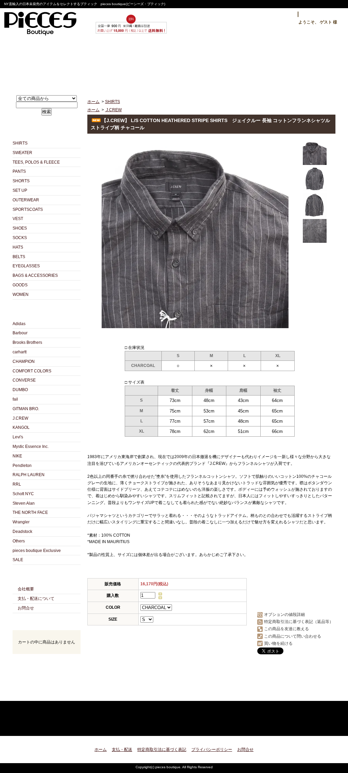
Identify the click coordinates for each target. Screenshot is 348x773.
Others (19, 541)
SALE (18, 559)
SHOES (20, 228)
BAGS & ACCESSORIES (35, 275)
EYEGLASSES (26, 266)
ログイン (281, 14)
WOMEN (21, 294)
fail (15, 399)
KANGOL (21, 427)
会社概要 (26, 589)
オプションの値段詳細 (284, 614)
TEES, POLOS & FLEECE (36, 162)
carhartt (20, 352)
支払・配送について (108, 63)
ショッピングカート (305, 63)
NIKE (17, 456)
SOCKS (20, 237)
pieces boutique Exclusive (37, 550)
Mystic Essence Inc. (31, 446)
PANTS (19, 171)
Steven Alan (24, 503)
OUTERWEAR (26, 200)
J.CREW (20, 418)
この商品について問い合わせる (292, 636)
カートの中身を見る (46, 663)
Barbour (20, 333)
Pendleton (22, 465)
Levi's (18, 437)
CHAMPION (24, 361)
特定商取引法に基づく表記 (161, 749)
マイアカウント (319, 14)
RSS (34, 693)
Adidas (19, 323)
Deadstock (22, 531)
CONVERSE (24, 380)
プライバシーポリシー (211, 749)
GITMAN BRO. (26, 408)
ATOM (58, 693)
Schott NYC (23, 493)
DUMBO (20, 389)
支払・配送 (122, 749)
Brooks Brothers (27, 342)
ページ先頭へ (324, 726)
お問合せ (240, 63)
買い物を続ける (278, 643)
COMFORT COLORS (32, 371)
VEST (18, 218)
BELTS (19, 256)
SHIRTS (20, 143)
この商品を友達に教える (286, 628)
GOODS (20, 285)
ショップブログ (174, 63)
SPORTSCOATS (28, 209)
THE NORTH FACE (30, 512)
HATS (18, 247)
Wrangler (21, 522)
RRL (17, 484)
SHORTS (21, 181)
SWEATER (22, 152)
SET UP (20, 190)
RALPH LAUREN (29, 474)
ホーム (43, 63)
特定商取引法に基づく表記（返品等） (298, 621)
